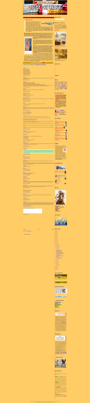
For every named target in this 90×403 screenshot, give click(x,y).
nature (57, 83)
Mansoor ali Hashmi (25, 68)
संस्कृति (61, 88)
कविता (65, 84)
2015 (56, 238)
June (57, 260)
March (57, 263)
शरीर (57, 88)
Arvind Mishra (24, 81)
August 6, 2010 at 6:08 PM (26, 174)
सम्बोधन (45, 64)
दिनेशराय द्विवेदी (24, 180)
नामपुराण (59, 85)
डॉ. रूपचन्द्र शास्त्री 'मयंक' (26, 93)
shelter (62, 83)
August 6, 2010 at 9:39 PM (26, 178)
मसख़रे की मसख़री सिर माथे (59, 251)
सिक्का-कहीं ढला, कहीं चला (59, 250)
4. (59, 181)
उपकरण (62, 84)
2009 (56, 267)
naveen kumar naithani (25, 97)
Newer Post (24, 229)
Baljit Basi (24, 77)
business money (62, 81)
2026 (56, 230)
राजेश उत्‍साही (24, 106)
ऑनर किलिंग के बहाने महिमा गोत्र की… (60, 253)
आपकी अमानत (24, 165)
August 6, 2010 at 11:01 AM (26, 140)
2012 (56, 241)
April (57, 262)
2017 (56, 236)
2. (58, 181)
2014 (56, 239)
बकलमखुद (63, 86)
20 (57, 176)
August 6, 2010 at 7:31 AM (26, 91)
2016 (56, 237)
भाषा (57, 87)
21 (58, 176)
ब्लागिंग (55, 87)
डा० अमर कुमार (24, 134)
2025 (56, 231)
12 (62, 171)
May (57, 261)
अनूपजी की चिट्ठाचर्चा (58, 302)
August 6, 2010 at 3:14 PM (26, 170)
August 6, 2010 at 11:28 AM (26, 154)
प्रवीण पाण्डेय (24, 176)
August (57, 249)
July (56, 259)
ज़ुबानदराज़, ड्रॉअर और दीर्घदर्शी (59, 255)
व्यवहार (66, 87)
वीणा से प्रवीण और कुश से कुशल (59, 252)
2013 (56, 240)
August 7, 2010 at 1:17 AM (26, 187)
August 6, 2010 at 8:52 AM (26, 104)
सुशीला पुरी (24, 168)
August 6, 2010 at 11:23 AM (26, 146)
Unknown (24, 201)
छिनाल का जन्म (29, 20)
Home (38, 229)
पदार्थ (55, 86)
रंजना (23, 172)
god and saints (38, 64)
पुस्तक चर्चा (59, 86)
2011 (56, 242)
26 (55, 172)
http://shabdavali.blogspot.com (58, 349)
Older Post (53, 229)
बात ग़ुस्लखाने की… (58, 254)
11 (61, 171)
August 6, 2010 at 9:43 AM (26, 132)
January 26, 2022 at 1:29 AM (27, 206)
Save (55, 45)
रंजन (23, 156)
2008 (56, 268)
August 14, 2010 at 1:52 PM (26, 199)
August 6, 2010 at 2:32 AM (26, 79)
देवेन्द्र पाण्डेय (24, 88)
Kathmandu (24, 197)
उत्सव (59, 84)
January (57, 265)
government (65, 82)
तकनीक (56, 85)
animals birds (56, 81)
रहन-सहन (61, 87)
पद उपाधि (42, 64)
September (57, 248)
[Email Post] (33, 64)
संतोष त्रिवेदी (24, 130)
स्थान (57, 89)
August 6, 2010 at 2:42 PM (26, 166)
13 (63, 171)
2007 (56, 269)
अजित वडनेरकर (24, 148)
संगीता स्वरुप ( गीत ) (25, 142)
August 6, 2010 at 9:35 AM (26, 113)
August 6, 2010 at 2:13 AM (26, 75)
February (57, 264)
